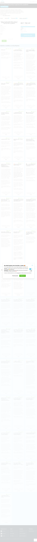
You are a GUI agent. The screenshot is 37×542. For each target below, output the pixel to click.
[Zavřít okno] (32, 265)
